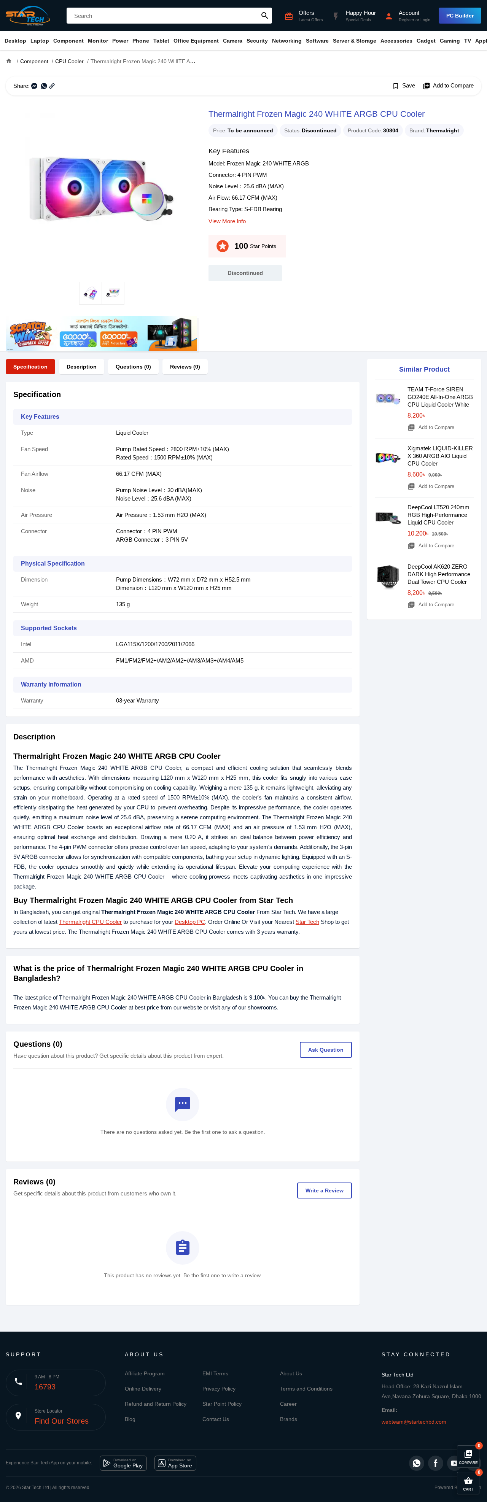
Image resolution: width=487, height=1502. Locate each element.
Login (425, 19)
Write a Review (325, 1190)
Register (406, 19)
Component (68, 41)
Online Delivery (143, 1389)
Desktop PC (190, 922)
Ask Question (326, 1050)
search (264, 15)
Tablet (161, 41)
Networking (287, 41)
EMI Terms (215, 1373)
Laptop (39, 41)
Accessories (396, 41)
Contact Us (215, 1419)
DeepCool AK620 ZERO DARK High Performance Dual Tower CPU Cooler (438, 574)
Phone (140, 41)
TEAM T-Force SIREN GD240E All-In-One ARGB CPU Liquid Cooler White (440, 397)
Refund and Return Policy (155, 1404)
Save (403, 86)
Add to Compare (448, 86)
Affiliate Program (145, 1373)
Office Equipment (196, 41)
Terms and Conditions (306, 1389)
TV (467, 41)
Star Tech (307, 922)
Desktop (15, 41)
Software (317, 41)
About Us (291, 1373)
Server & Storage (354, 41)
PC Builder (460, 16)
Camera (232, 41)
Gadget (426, 41)
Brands (288, 1419)
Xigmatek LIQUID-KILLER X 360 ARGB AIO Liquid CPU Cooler (440, 456)
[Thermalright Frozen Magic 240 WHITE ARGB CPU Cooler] (101, 188)
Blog (130, 1419)
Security (257, 41)
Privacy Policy (219, 1389)
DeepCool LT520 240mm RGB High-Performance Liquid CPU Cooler (438, 515)
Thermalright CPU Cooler (90, 922)
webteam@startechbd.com (414, 1422)
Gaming (450, 41)
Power (120, 41)
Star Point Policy (222, 1404)
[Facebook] (435, 1463)
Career (288, 1404)
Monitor (98, 41)
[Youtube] (454, 1463)
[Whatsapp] (416, 1463)
